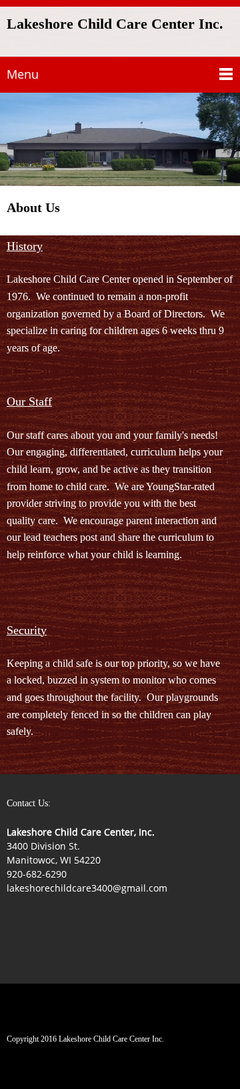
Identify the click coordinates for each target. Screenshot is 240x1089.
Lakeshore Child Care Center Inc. (115, 24)
